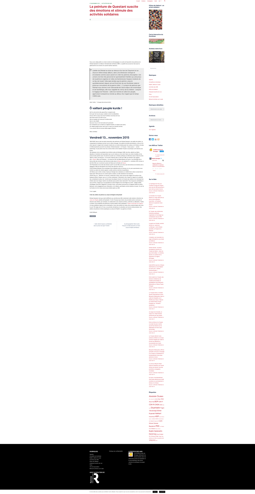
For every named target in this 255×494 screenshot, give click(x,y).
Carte (155, 1)
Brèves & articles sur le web (156, 99)
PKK (157, 426)
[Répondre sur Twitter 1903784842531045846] (153, 169)
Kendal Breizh (161, 418)
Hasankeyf (152, 416)
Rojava (94, 159)
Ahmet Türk (153, 399)
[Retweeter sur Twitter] (155, 154)
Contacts (143, 1)
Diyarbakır (92, 216)
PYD (160, 426)
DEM (161, 404)
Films (150, 94)
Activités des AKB (107, 3)
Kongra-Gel (156, 421)
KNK (149, 421)
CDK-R (151, 405)
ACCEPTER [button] (162, 491)
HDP (157, 416)
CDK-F (161, 402)
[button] (164, 0)
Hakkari (158, 413)
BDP (156, 401)
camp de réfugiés (94, 200)
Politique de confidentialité (116, 451)
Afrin (150, 399)
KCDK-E (157, 418)
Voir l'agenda (152, 129)
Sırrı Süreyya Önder (154, 436)
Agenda (151, 79)
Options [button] (155, 491)
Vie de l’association (154, 96)
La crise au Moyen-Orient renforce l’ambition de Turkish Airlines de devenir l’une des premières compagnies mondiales (156, 367)
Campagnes (150, 1)
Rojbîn (151, 431)
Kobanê (152, 421)
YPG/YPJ (152, 440)
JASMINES (153, 418)
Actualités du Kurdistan (155, 82)
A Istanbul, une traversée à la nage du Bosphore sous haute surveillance (156, 239)
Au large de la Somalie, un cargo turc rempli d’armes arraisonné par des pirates (155, 313)
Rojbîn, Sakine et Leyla (154, 84)
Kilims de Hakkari (153, 89)
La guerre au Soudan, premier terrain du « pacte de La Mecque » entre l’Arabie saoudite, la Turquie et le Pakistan (156, 227)
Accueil (138, 1)
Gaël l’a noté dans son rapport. (135, 203)
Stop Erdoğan (160, 434)
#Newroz (159, 163)
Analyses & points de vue (155, 91)
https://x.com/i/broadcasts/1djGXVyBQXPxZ (163, 166)
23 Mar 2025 (154, 160)
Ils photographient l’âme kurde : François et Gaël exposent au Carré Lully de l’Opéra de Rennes (131, 225)
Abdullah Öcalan (156, 396)
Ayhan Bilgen (158, 399)
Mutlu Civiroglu (156, 158)
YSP (156, 440)
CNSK (157, 405)
